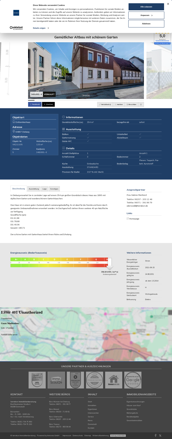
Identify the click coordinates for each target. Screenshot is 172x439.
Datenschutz (78, 435)
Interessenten (93, 413)
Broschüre (132, 104)
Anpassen (145, 15)
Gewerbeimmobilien (134, 420)
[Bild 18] (140, 100)
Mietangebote (132, 413)
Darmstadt (92, 424)
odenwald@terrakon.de (137, 206)
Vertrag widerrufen (118, 435)
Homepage (134, 218)
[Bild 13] (108, 100)
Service (91, 417)
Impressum (67, 435)
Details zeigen (39, 28)
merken (120, 104)
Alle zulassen (146, 7)
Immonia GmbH (53, 435)
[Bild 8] (76, 100)
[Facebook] (155, 436)
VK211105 (17, 144)
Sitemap (87, 435)
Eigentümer (92, 409)
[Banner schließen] (168, 4)
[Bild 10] (89, 100)
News (90, 420)
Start (90, 402)
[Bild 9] (83, 100)
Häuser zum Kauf (134, 405)
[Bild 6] (63, 100)
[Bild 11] (95, 100)
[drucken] (141, 104)
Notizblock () (106, 104)
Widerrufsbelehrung (100, 435)
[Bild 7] (70, 100)
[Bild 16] (128, 100)
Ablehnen (146, 24)
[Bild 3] (44, 100)
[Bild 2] (38, 100)
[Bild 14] (115, 100)
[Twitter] (160, 436)
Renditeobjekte (133, 417)
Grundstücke (132, 409)
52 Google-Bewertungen (162, 40)
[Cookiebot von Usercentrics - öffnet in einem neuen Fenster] (16, 28)
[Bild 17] (134, 100)
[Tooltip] (169, 43)
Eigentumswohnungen (136, 402)
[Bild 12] (102, 100)
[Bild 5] (57, 100)
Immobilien (92, 405)
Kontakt (91, 428)
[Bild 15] (121, 100)
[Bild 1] (31, 100)
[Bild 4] (50, 100)
